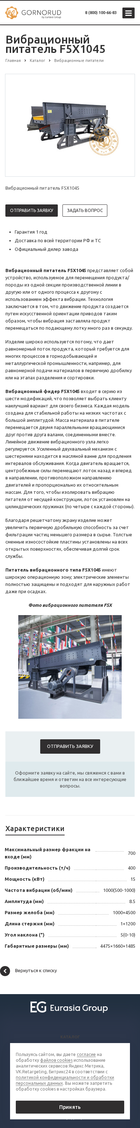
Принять (70, 1107)
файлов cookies (56, 1060)
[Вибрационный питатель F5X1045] (70, 124)
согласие (86, 1054)
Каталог (70, 1037)
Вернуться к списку (36, 970)
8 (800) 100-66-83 (101, 12)
